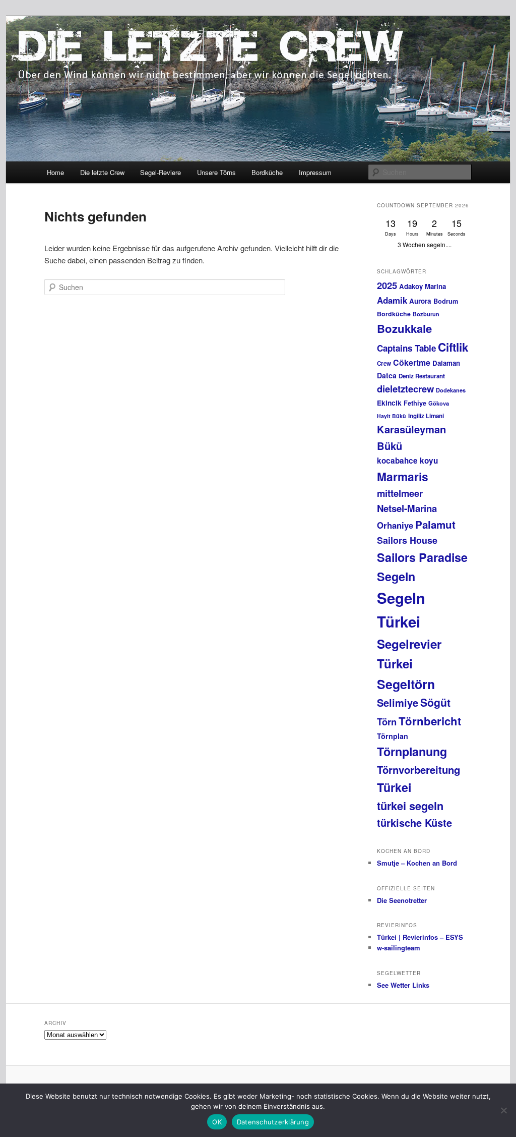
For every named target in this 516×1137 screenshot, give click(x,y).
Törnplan (392, 736)
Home (55, 172)
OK (217, 1122)
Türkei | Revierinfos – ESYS (420, 937)
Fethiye (415, 403)
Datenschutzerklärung (273, 1122)
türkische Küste (414, 822)
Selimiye (397, 702)
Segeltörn (406, 684)
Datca (387, 375)
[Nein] (503, 1110)
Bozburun (426, 314)
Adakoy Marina (422, 286)
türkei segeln (410, 806)
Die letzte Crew (102, 172)
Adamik (392, 300)
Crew (384, 363)
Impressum (315, 172)
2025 (387, 285)
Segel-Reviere (160, 172)
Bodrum (445, 301)
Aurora (420, 301)
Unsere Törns (216, 172)
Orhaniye (395, 525)
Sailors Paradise (422, 557)
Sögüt (435, 702)
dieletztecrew (405, 388)
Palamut (435, 524)
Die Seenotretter (402, 900)
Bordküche (267, 172)
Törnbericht (430, 721)
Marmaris (402, 476)
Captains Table (406, 348)
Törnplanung (412, 751)
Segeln (396, 576)
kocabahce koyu (407, 460)
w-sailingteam (398, 947)
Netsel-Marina (407, 508)
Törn (387, 721)
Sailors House (407, 540)
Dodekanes (451, 390)
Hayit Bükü (391, 416)
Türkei (394, 787)
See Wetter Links (403, 985)
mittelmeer (400, 493)
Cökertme (411, 362)
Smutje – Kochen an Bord (417, 863)
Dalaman (446, 363)
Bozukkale (404, 328)
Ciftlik (453, 347)
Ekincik (389, 402)
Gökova (438, 403)
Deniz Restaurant (422, 376)
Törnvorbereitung (418, 769)
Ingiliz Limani (426, 416)
